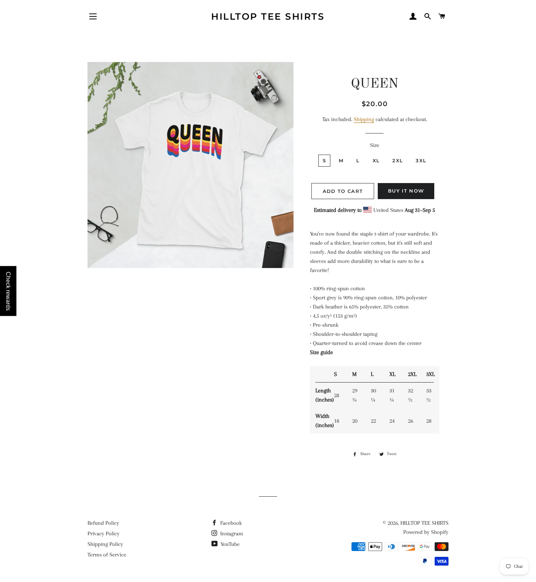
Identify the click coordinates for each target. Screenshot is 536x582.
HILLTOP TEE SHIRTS (268, 16)
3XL (421, 160)
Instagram (231, 533)
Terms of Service (107, 554)
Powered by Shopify (425, 532)
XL (376, 160)
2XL (397, 160)
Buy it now (406, 191)
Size (374, 145)
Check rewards (8, 291)
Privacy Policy (104, 533)
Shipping (364, 119)
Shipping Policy (105, 544)
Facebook (230, 523)
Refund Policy (103, 523)
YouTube (229, 544)
